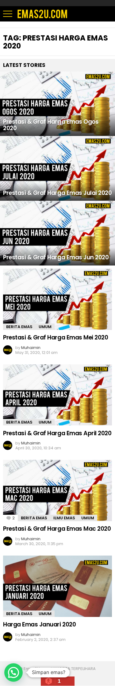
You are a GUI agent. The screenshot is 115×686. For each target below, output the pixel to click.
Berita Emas (19, 327)
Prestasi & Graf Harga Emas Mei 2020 (55, 337)
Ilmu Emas (64, 518)
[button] (13, 672)
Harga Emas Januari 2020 (39, 624)
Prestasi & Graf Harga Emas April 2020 (57, 433)
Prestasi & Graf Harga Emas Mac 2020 (57, 529)
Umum (45, 327)
